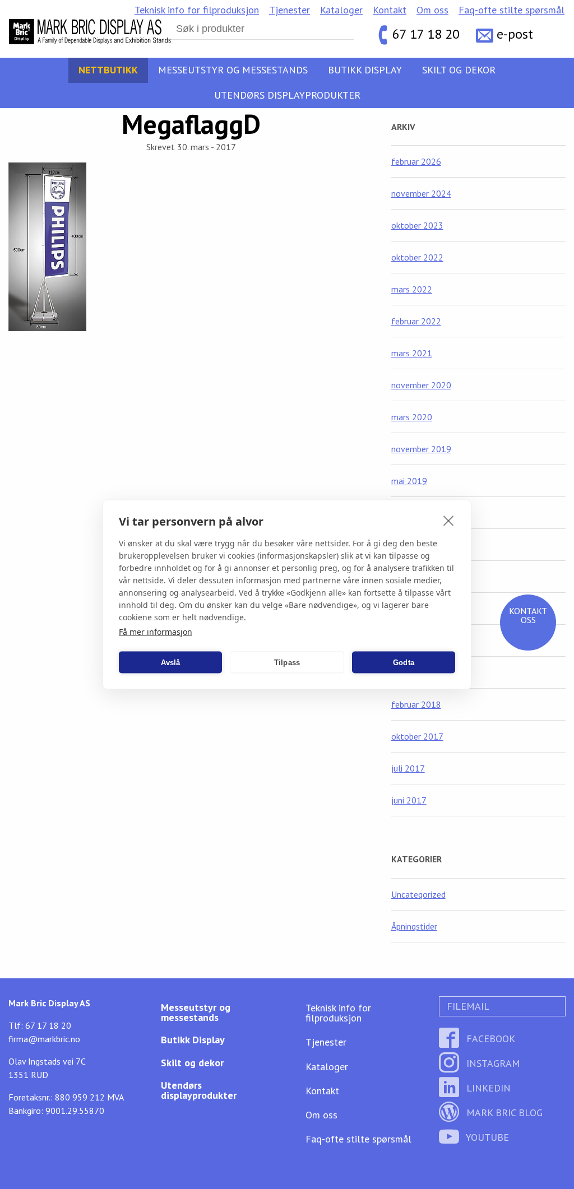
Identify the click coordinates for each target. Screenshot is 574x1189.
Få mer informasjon (155, 631)
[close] (448, 521)
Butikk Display (365, 69)
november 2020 (421, 385)
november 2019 (421, 448)
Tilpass (287, 662)
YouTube (486, 1137)
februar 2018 (416, 704)
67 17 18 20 (426, 34)
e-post (515, 34)
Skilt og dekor (459, 69)
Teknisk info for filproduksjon (197, 9)
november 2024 (421, 193)
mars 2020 (411, 416)
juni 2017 (409, 800)
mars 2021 (411, 353)
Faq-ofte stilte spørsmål (511, 9)
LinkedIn (487, 1087)
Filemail (466, 1006)
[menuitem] (196, 10)
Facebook (489, 1038)
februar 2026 (416, 161)
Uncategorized (418, 894)
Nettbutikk (108, 69)
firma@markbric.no (44, 1038)
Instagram (492, 1063)
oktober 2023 (417, 225)
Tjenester (289, 9)
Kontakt (389, 9)
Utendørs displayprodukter (287, 95)
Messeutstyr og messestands (233, 69)
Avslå (170, 662)
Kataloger (341, 9)
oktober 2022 (417, 257)
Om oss (432, 9)
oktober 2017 (417, 736)
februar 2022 (416, 321)
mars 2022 (411, 289)
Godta (403, 662)
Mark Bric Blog (503, 1112)
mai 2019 (409, 480)
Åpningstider (414, 926)
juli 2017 (408, 768)
